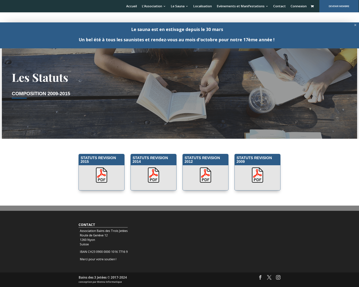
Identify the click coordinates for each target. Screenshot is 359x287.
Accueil (131, 6)
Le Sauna (178, 6)
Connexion (299, 6)
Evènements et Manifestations (241, 6)
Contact (279, 6)
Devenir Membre (339, 6)
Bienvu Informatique (109, 281)
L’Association (152, 6)
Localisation (202, 6)
